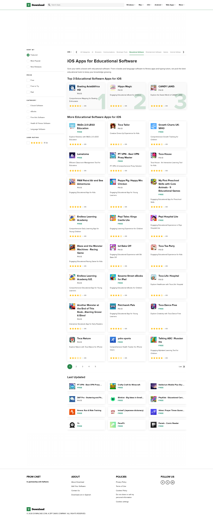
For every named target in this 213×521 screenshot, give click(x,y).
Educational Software (136, 52)
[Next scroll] (183, 52)
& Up (46, 143)
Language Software (38, 129)
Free (32, 80)
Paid (32, 92)
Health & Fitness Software (40, 123)
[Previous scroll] (77, 52)
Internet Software (176, 52)
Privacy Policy (121, 482)
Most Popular (36, 61)
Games (165, 52)
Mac (140, 5)
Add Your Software (78, 486)
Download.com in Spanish (81, 495)
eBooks (33, 111)
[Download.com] (35, 5)
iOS (148, 5)
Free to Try (35, 86)
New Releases (36, 67)
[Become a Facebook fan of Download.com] (163, 482)
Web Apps (170, 5)
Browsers (98, 52)
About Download (77, 482)
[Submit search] (49, 5)
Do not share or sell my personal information (125, 495)
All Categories (85, 52)
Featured (34, 55)
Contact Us (75, 491)
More (181, 5)
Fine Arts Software (38, 117)
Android (158, 5)
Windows (130, 5)
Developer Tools (122, 52)
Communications (109, 52)
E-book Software (37, 106)
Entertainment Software (153, 52)
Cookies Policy (121, 491)
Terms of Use (121, 486)
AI (92, 52)
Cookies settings (122, 502)
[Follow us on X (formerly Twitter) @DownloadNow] (168, 482)
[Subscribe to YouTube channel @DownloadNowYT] (173, 482)
